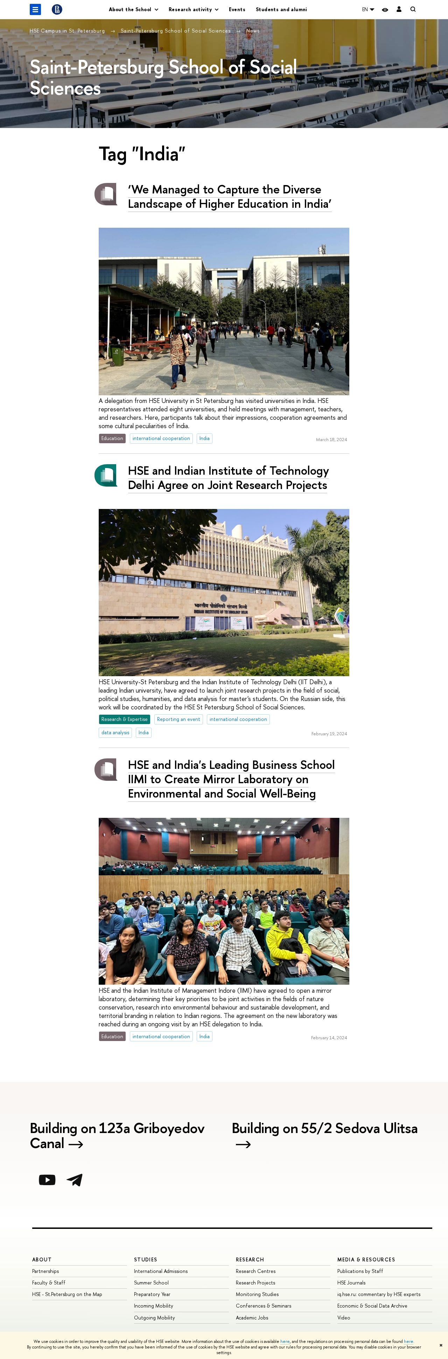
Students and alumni (281, 9)
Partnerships (45, 1271)
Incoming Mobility (153, 1305)
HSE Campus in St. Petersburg (68, 30)
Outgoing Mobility (154, 1317)
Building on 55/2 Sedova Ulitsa (325, 1129)
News (253, 30)
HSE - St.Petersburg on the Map (67, 1294)
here (285, 1341)
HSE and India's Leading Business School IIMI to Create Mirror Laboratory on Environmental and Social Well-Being (231, 778)
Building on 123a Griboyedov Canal (117, 1136)
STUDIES (146, 1259)
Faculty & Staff (48, 1282)
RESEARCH (250, 1259)
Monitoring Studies (257, 1294)
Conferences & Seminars (263, 1305)
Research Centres (255, 1271)
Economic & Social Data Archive (372, 1305)
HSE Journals (351, 1282)
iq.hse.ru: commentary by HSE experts (378, 1294)
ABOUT (42, 1259)
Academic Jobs (252, 1317)
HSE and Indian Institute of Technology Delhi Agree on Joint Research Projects (228, 477)
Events (237, 9)
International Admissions (161, 1271)
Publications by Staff (360, 1271)
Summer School (151, 1282)
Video (343, 1317)
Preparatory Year (152, 1294)
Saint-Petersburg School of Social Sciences (176, 30)
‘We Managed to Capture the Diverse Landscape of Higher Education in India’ (230, 196)
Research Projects (255, 1282)
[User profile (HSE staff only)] (399, 9)
